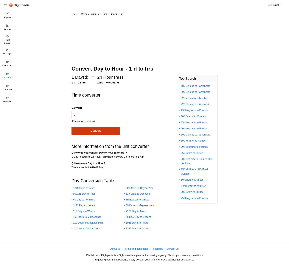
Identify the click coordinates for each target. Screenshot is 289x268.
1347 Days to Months (138, 228)
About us (115, 248)
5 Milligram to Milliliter (193, 186)
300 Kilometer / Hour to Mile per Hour (196, 161)
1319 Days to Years (84, 188)
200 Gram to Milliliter (192, 192)
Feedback (157, 248)
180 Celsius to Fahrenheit (195, 86)
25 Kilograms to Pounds (194, 198)
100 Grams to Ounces (193, 116)
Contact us (172, 248)
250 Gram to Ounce (192, 153)
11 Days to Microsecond (86, 228)
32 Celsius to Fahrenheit (194, 98)
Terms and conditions (136, 248)
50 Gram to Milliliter (192, 179)
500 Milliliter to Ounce (193, 140)
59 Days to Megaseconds (140, 205)
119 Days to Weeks (84, 211)
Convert (95, 130)
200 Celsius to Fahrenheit (195, 92)
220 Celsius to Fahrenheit (195, 104)
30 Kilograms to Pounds (194, 146)
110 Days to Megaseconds (88, 222)
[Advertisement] (144, 39)
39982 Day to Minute (137, 199)
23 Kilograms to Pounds (194, 110)
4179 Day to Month (136, 211)
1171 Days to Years (84, 205)
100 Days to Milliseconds (87, 217)
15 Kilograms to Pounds (194, 122)
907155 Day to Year (84, 193)
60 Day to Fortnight (84, 199)
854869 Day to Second (138, 217)
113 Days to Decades (138, 193)
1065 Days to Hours (137, 222)
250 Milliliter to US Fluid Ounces (194, 171)
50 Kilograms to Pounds (194, 128)
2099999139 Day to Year (139, 188)
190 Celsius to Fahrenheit (195, 134)
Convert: (76, 107)
